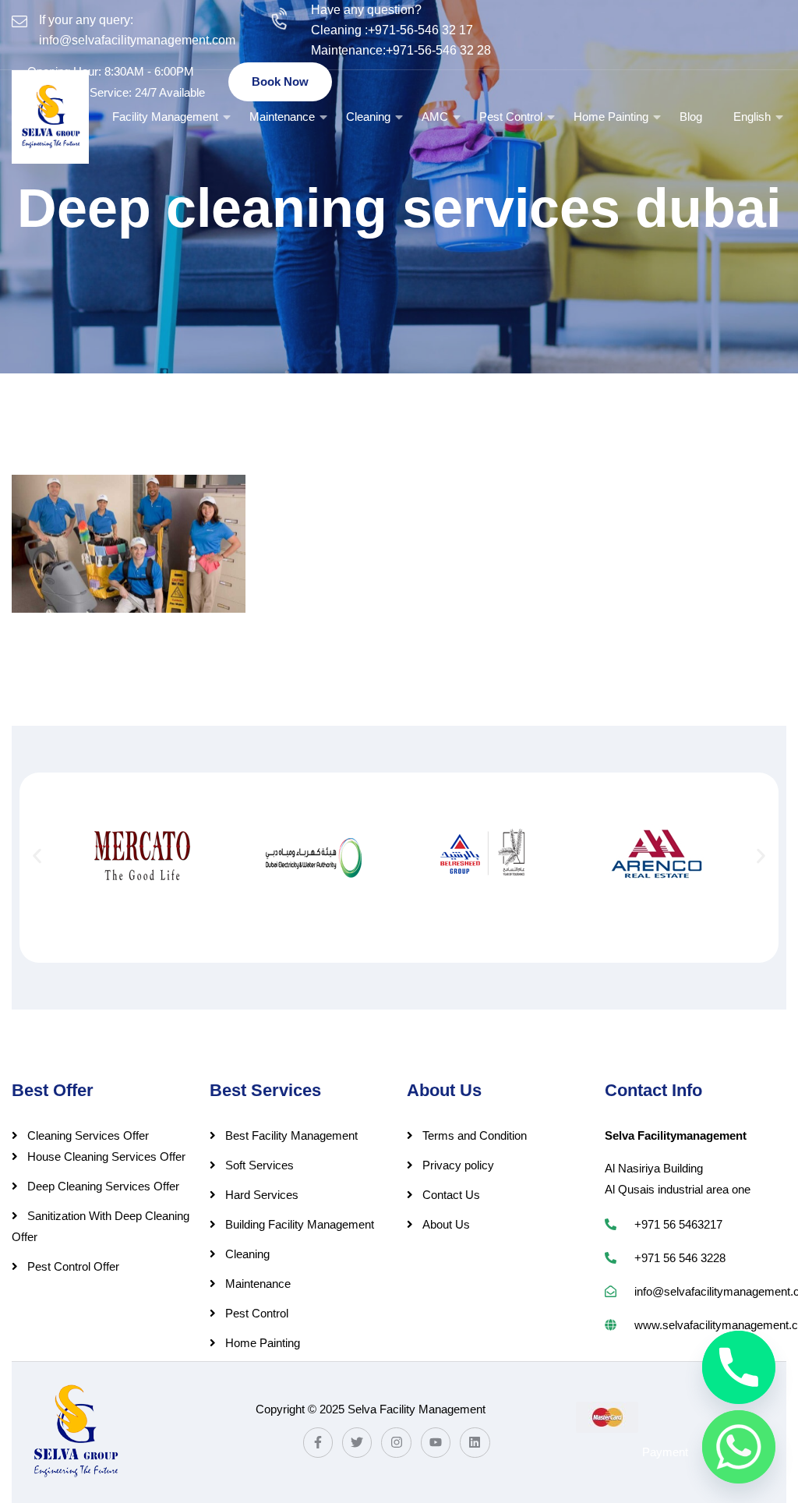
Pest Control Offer (73, 1266)
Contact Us (451, 1194)
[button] (37, 856)
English (752, 116)
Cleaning (368, 116)
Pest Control (510, 116)
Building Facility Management (299, 1224)
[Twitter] (357, 1442)
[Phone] (738, 1367)
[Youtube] (435, 1442)
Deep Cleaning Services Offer (103, 1186)
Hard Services (261, 1194)
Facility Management (165, 116)
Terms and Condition (474, 1135)
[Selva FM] (50, 117)
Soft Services (259, 1165)
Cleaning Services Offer (88, 1135)
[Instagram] (396, 1442)
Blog (691, 116)
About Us (446, 1224)
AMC (435, 116)
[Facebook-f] (318, 1442)
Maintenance (282, 116)
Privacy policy (458, 1165)
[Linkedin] (474, 1442)
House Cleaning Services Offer (106, 1156)
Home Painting (611, 116)
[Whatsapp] (738, 1447)
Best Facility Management (291, 1135)
